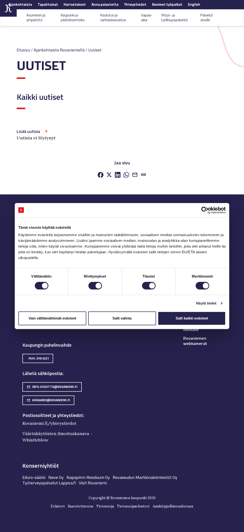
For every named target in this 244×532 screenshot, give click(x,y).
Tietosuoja (105, 506)
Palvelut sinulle (206, 17)
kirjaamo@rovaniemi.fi (48, 400)
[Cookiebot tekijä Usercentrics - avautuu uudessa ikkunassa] (205, 210)
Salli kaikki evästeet (192, 318)
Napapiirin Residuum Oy (88, 477)
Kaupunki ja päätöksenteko (73, 17)
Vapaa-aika (146, 17)
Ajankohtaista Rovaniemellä (59, 50)
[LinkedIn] (118, 175)
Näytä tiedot (206, 303)
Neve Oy (56, 477)
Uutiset (95, 50)
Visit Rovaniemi (93, 483)
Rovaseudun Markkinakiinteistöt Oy (145, 477)
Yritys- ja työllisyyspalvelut (174, 17)
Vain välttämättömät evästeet (52, 318)
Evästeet (58, 506)
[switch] (95, 285)
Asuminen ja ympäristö (35, 17)
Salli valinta (122, 318)
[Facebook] (100, 175)
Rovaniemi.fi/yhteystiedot (49, 423)
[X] (109, 175)
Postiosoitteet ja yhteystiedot (52, 415)
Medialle (191, 329)
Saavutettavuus (80, 506)
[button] (143, 175)
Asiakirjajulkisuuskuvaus (173, 506)
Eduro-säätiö (34, 477)
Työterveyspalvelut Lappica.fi (49, 483)
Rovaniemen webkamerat (195, 341)
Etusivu (23, 50)
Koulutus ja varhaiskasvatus (113, 17)
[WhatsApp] (126, 175)
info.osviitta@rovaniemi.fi (52, 386)
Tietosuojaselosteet (133, 506)
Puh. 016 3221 (39, 358)
